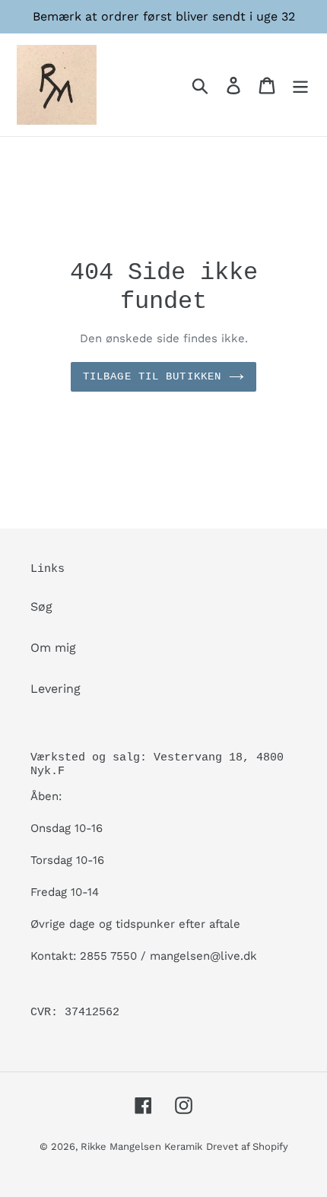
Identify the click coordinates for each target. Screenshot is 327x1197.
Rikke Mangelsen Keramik (141, 1146)
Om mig (53, 647)
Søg (41, 606)
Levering (55, 688)
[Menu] (300, 85)
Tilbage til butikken (152, 376)
